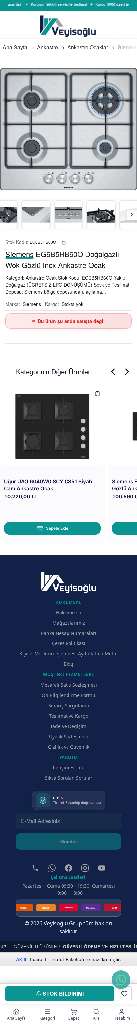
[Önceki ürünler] (113, 371)
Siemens (32, 304)
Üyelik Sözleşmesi (68, 736)
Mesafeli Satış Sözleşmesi (68, 685)
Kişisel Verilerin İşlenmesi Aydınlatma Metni (68, 653)
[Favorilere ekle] (97, 393)
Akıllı (22, 959)
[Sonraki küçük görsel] (131, 214)
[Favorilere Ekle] (124, 993)
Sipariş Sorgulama (68, 705)
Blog (68, 664)
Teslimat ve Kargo (68, 716)
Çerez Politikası (68, 643)
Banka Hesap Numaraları (68, 633)
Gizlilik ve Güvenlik (68, 747)
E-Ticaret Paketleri (64, 959)
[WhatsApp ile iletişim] (121, 979)
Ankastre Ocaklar (88, 47)
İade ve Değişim (68, 726)
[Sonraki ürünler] (127, 371)
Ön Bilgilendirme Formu (68, 695)
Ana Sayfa (15, 47)
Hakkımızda (68, 612)
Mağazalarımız (68, 623)
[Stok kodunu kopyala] (63, 242)
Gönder (68, 841)
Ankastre (47, 47)
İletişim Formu (69, 767)
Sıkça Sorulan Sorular (68, 778)
